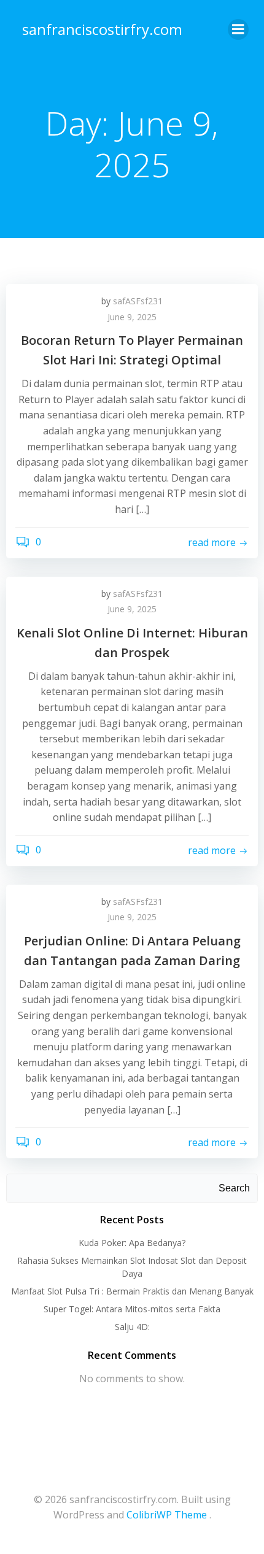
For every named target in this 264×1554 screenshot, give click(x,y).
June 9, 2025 (132, 317)
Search (234, 1188)
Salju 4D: (132, 1327)
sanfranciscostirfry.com (102, 29)
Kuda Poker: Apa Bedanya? (132, 1242)
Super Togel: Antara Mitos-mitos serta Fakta (132, 1309)
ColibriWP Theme (166, 1514)
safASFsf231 (138, 301)
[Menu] (238, 29)
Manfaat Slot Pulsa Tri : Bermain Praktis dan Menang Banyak (132, 1291)
